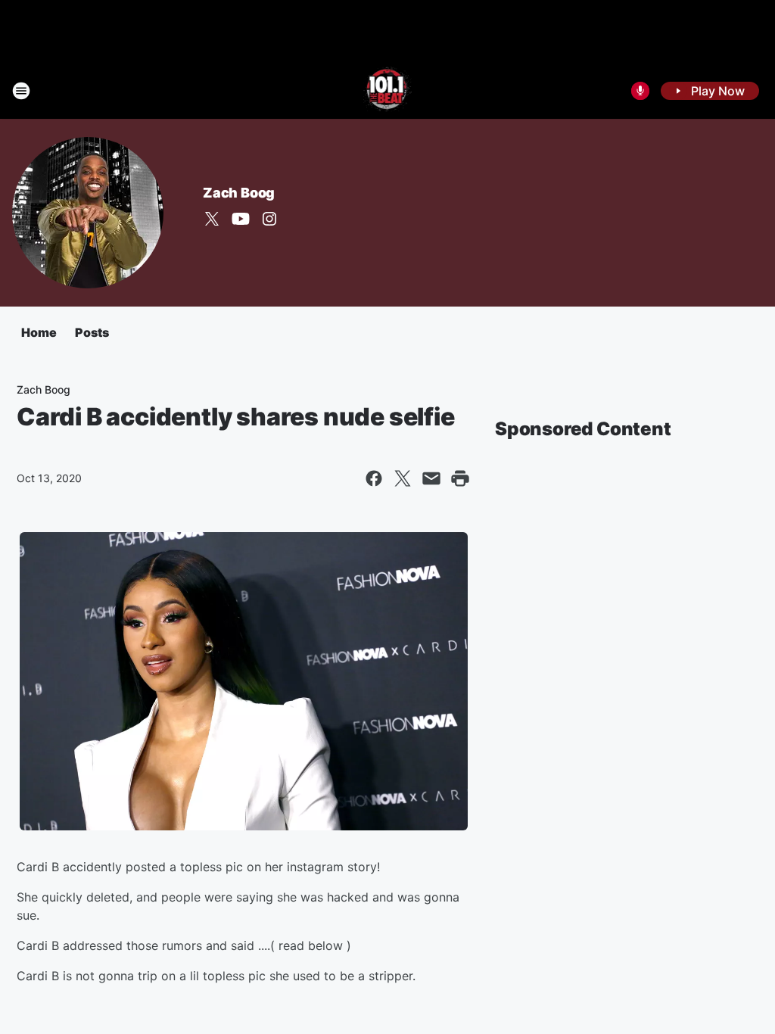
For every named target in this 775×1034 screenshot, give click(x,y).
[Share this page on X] (402, 478)
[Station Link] (387, 91)
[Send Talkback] (640, 91)
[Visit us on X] (212, 219)
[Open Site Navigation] (21, 91)
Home (39, 332)
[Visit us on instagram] (269, 219)
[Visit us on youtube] (241, 219)
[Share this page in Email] (431, 478)
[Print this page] (460, 478)
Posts (92, 332)
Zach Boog (239, 193)
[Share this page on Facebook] (373, 478)
